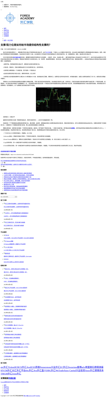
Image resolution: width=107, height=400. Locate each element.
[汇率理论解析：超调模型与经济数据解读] (16, 353)
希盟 (87, 367)
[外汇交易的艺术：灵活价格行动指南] (14, 222)
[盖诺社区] (7, 253)
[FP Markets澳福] (8, 241)
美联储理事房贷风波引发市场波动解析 (14, 188)
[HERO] (6, 259)
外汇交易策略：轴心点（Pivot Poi (13, 328)
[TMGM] (6, 235)
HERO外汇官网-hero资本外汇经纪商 (14, 262)
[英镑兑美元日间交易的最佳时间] (13, 315)
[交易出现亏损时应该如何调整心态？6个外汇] (16, 344)
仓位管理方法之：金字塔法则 (12, 300)
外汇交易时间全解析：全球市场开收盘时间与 (16, 206)
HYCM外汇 (6, 370)
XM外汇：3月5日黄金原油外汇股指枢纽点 (15, 216)
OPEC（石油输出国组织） (11, 281)
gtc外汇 (4, 367)
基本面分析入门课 (9, 184)
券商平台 (6, 30)
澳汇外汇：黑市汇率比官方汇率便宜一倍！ (16, 272)
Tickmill (12, 367)
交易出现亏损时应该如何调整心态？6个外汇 (16, 347)
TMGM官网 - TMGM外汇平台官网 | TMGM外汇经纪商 (19, 238)
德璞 (96, 367)
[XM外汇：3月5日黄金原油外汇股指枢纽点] (16, 213)
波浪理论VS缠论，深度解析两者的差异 (14, 309)
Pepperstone (45, 367)
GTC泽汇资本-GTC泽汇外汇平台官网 (14, 250)
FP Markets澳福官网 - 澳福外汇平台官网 (14, 244)
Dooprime (72, 367)
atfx (83, 367)
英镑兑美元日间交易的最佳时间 (12, 319)
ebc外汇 (29, 370)
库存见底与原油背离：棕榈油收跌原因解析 (16, 186)
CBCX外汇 (21, 367)
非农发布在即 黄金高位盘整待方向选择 (14, 182)
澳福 (101, 367)
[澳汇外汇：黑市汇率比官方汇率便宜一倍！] (16, 269)
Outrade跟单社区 (5, 382)
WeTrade (59, 370)
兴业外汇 (55, 367)
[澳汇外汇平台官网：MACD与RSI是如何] (15, 287)
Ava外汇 (37, 370)
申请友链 (12, 378)
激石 (92, 367)
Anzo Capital (70, 370)
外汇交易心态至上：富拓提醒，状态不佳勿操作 (17, 180)
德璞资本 (99, 370)
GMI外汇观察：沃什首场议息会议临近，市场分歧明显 (19, 175)
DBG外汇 (50, 370)
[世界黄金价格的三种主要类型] (12, 334)
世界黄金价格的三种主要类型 (12, 337)
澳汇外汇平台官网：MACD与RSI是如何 (15, 290)
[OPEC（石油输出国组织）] (12, 278)
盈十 (44, 370)
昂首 (37, 367)
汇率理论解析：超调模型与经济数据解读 (15, 356)
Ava (28, 367)
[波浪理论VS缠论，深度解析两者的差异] (15, 306)
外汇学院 (20, 382)
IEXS (32, 367)
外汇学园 (25, 382)
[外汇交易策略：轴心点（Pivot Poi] (13, 325)
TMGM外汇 (6, 373)
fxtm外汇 (16, 373)
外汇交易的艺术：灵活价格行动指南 (14, 225)
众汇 (14, 370)
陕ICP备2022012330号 (30, 395)
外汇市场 (48, 52)
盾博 (79, 367)
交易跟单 (6, 36)
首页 (5, 28)
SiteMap (38, 395)
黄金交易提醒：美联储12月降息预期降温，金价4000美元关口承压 (22, 179)
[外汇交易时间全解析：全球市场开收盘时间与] (17, 203)
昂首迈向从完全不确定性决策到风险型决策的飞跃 (17, 177)
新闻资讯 (6, 34)
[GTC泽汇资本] (8, 247)
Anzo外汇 (90, 370)
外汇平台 (21, 370)
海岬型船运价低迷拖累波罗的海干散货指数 (16, 190)
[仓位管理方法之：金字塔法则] (12, 297)
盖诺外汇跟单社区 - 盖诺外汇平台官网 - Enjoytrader (18, 256)
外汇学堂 (6, 32)
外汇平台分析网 (14, 382)
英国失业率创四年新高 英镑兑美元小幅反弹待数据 (18, 173)
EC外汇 (64, 367)
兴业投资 (80, 370)
